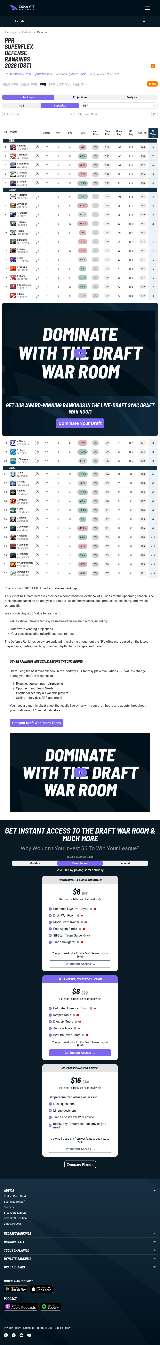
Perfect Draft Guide (15, 1196)
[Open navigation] (147, 8)
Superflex (60, 105)
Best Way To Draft (15, 1201)
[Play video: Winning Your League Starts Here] (80, 772)
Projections (80, 97)
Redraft (26, 32)
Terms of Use (44, 1327)
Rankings (10, 32)
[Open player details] (37, 147)
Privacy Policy (12, 1327)
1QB (21, 105)
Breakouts (10, 1212)
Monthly (35, 863)
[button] (95, 909)
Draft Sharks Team (19, 74)
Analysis (131, 97)
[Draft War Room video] (80, 353)
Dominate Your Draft (80, 423)
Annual (125, 863)
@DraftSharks (43, 74)
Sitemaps (28, 1327)
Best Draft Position (15, 1218)
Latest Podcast (13, 1223)
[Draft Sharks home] (22, 8)
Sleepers (9, 1207)
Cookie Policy (63, 1327)
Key (153, 83)
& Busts (21, 1212)
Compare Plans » (80, 1164)
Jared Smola (78, 74)
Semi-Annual (80, 863)
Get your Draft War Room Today (36, 723)
